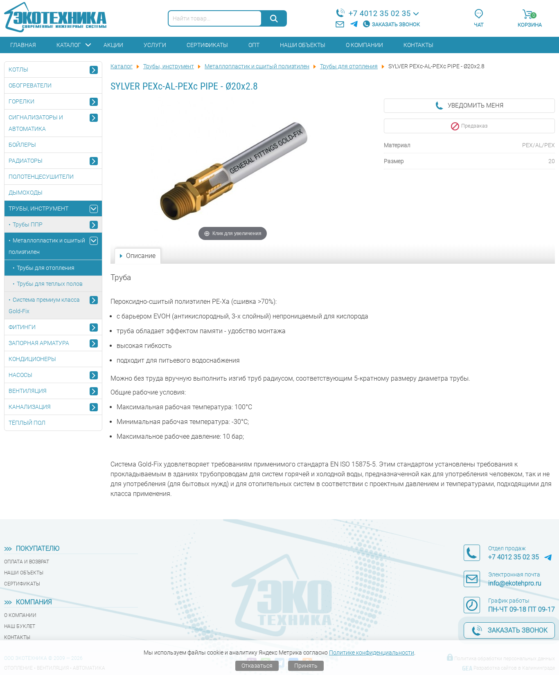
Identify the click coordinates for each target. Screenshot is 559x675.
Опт (253, 45)
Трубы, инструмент (38, 208)
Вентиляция (28, 391)
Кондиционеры (32, 359)
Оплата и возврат (26, 562)
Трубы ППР (28, 224)
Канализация (30, 407)
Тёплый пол (27, 422)
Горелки (21, 101)
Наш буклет (19, 626)
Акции (113, 45)
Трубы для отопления (45, 268)
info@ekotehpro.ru (514, 583)
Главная (23, 45)
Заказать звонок (396, 24)
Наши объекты (302, 45)
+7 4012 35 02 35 (380, 13)
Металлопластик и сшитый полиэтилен (47, 246)
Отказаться (257, 665)
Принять (306, 665)
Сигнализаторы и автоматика (36, 123)
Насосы (20, 375)
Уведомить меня (475, 105)
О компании (364, 45)
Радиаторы (26, 160)
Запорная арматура (39, 343)
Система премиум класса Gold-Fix (44, 305)
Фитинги (22, 327)
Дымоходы (26, 192)
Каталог (68, 45)
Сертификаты (207, 45)
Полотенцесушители (41, 176)
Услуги (155, 45)
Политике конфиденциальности (371, 652)
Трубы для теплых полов (50, 283)
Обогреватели (30, 85)
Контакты (418, 45)
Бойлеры (22, 144)
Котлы (18, 69)
